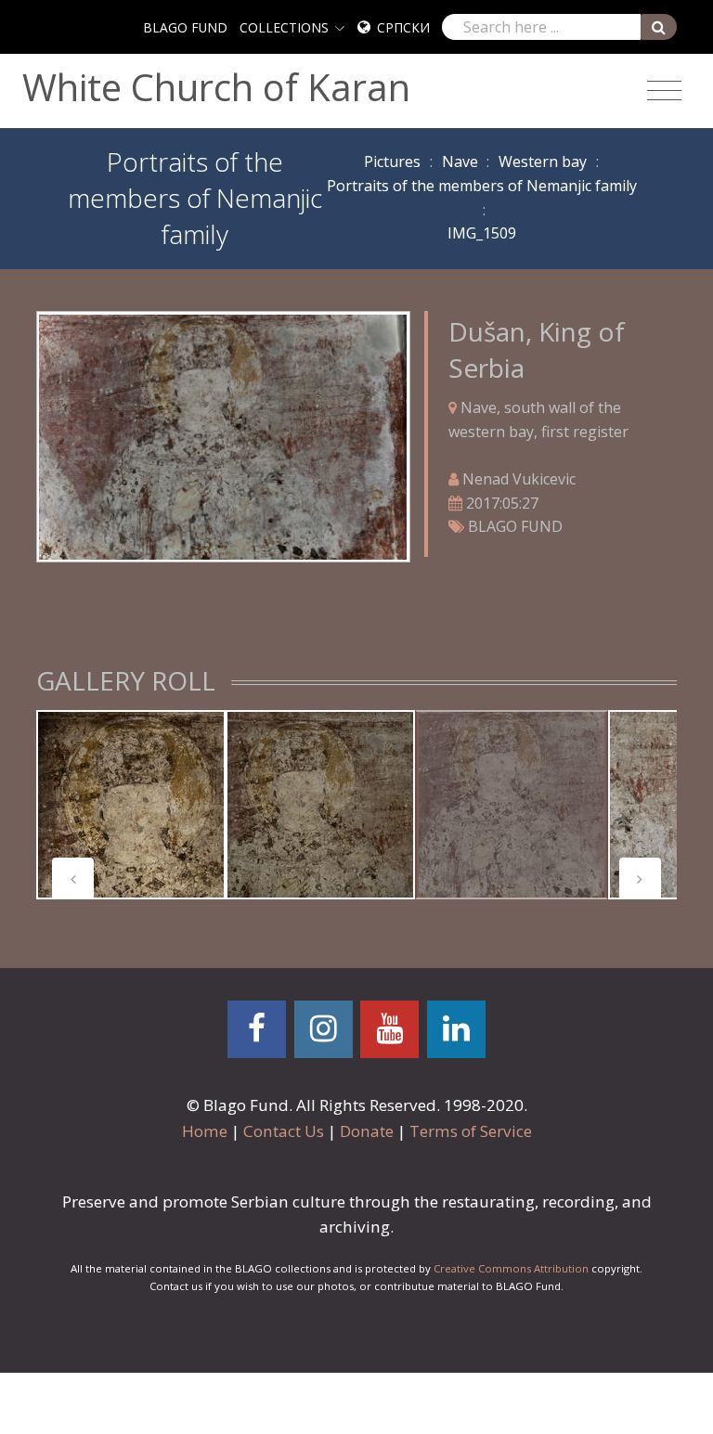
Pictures (392, 161)
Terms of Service (470, 1131)
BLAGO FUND (185, 27)
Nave (460, 161)
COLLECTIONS (284, 27)
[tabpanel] (131, 804)
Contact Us (283, 1131)
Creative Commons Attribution (511, 1268)
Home (204, 1131)
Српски (403, 27)
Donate (367, 1131)
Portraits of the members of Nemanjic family (482, 185)
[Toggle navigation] (664, 91)
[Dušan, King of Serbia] (223, 435)
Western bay (543, 161)
